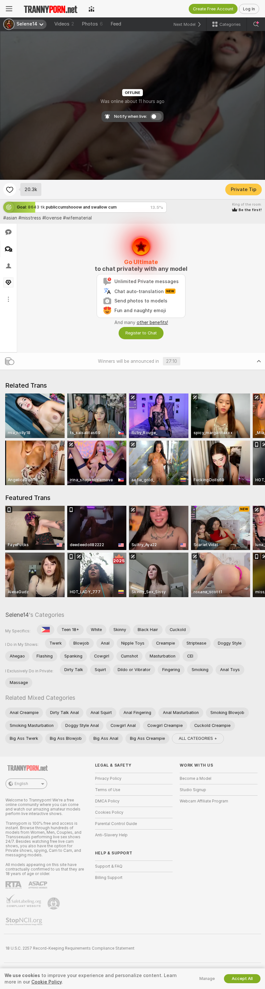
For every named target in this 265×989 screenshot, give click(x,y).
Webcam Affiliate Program (204, 801)
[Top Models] (91, 8)
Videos (64, 24)
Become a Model (195, 778)
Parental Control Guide (116, 823)
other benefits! (152, 322)
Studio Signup (193, 790)
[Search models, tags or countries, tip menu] (256, 24)
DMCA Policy (107, 801)
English (21, 783)
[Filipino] (45, 630)
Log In (249, 8)
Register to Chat (141, 333)
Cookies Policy (109, 812)
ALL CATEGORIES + (198, 738)
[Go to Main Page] (50, 8)
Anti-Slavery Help (111, 835)
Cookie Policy (46, 981)
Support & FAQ (108, 866)
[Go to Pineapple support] (54, 903)
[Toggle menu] (9, 8)
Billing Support (108, 877)
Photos (92, 24)
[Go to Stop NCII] (24, 921)
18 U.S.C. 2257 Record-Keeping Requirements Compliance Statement (69, 948)
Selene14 (17, 614)
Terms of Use (107, 790)
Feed (116, 24)
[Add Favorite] (9, 189)
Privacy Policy (108, 778)
